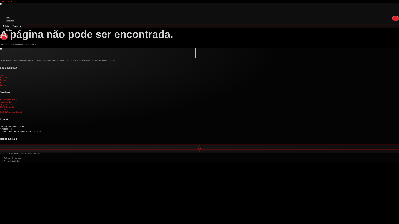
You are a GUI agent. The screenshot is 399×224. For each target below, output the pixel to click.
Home (8, 18)
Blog (1, 82)
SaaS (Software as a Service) (11, 112)
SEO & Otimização (7, 107)
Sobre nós (10, 21)
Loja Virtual (4, 109)
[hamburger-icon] (395, 18)
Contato (3, 85)
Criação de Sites (6, 104)
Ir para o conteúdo (7, 1)
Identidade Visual (6, 102)
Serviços (3, 80)
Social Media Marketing (8, 99)
